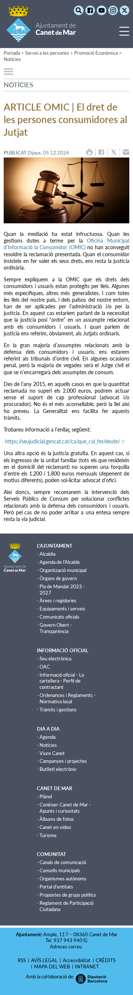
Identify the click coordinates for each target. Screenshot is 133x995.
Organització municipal (63, 570)
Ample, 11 (54, 934)
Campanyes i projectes (63, 761)
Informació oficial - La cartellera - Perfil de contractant (62, 681)
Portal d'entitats (56, 887)
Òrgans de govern (58, 578)
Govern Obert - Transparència (56, 628)
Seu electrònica (55, 658)
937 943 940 (68, 940)
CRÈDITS (106, 960)
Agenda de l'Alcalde (60, 562)
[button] (124, 34)
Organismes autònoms (63, 878)
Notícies (12, 59)
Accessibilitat (77, 960)
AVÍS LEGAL (44, 960)
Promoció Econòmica (96, 53)
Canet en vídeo (55, 827)
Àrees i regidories (58, 600)
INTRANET (87, 966)
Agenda (47, 737)
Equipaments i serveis (62, 609)
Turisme (48, 835)
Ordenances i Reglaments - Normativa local (68, 698)
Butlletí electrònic (58, 769)
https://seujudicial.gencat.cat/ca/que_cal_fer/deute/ (62, 441)
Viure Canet (52, 753)
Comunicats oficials (59, 617)
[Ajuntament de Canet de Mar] (41, 38)
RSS (22, 960)
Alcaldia (47, 554)
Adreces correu (66, 947)
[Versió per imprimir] (89, 152)
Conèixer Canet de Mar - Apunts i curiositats (65, 808)
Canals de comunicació (63, 862)
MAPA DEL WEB (52, 966)
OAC (45, 667)
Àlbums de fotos (57, 819)
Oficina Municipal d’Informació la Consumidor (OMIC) (66, 243)
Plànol (46, 796)
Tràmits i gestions (58, 710)
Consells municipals (60, 870)
